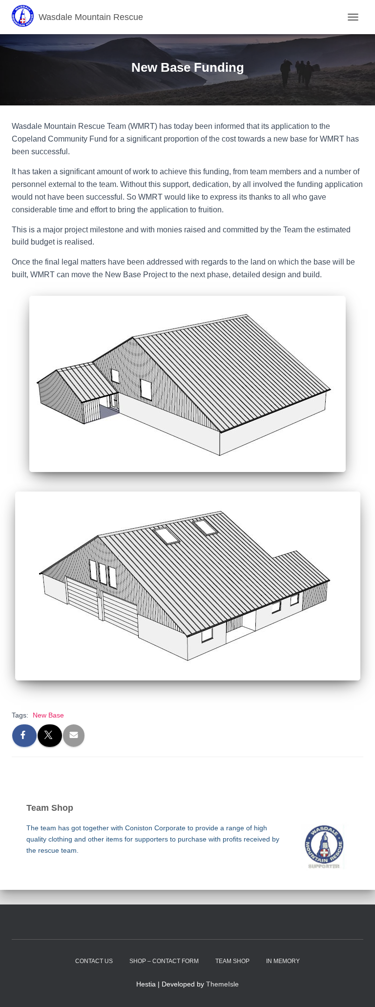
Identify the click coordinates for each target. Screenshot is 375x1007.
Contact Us (94, 961)
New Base (48, 715)
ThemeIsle (222, 984)
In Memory (283, 961)
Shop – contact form (164, 961)
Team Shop (232, 961)
